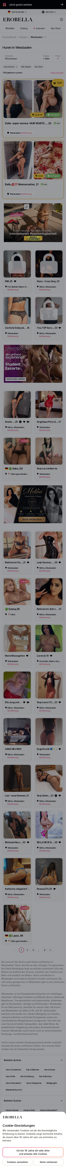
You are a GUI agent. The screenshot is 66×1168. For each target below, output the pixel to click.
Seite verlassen (48, 1162)
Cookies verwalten (17, 1162)
